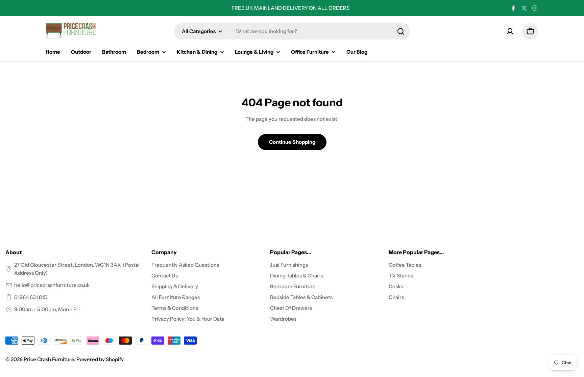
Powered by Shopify (100, 359)
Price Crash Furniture (49, 359)
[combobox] (292, 31)
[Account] (510, 31)
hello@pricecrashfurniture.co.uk (52, 285)
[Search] (401, 31)
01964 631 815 (30, 297)
